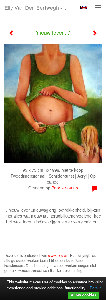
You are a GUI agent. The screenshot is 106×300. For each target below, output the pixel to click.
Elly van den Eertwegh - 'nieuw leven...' (40, 7)
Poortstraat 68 (65, 188)
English (83, 7)
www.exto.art (58, 255)
